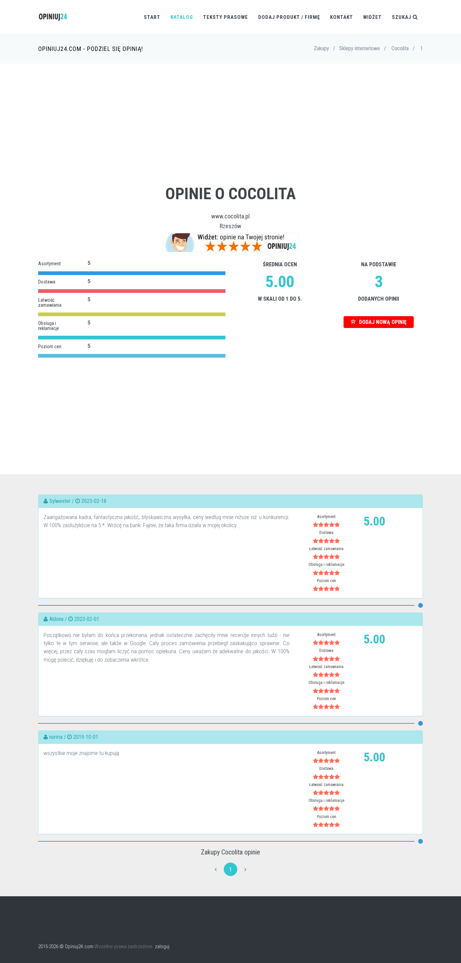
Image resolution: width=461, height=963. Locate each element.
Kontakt (341, 17)
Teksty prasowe (225, 17)
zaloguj (162, 946)
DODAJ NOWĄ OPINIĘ (382, 322)
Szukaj (402, 17)
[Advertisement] (230, 134)
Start (152, 17)
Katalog (181, 17)
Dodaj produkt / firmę (289, 17)
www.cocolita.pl (230, 216)
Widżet (372, 17)
